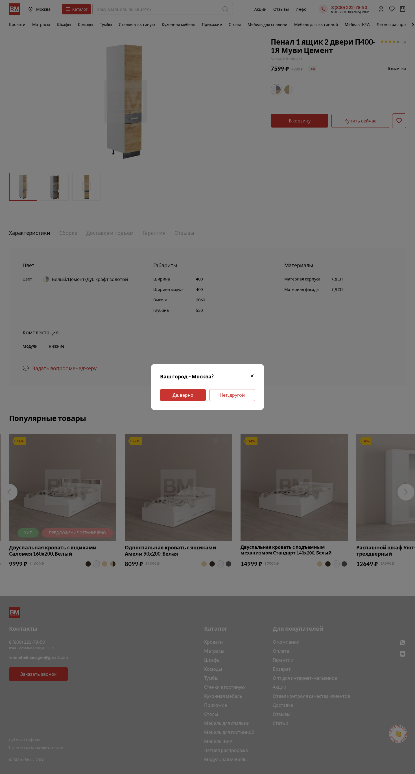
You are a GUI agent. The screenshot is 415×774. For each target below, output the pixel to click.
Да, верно (182, 395)
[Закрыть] (252, 376)
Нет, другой (232, 395)
